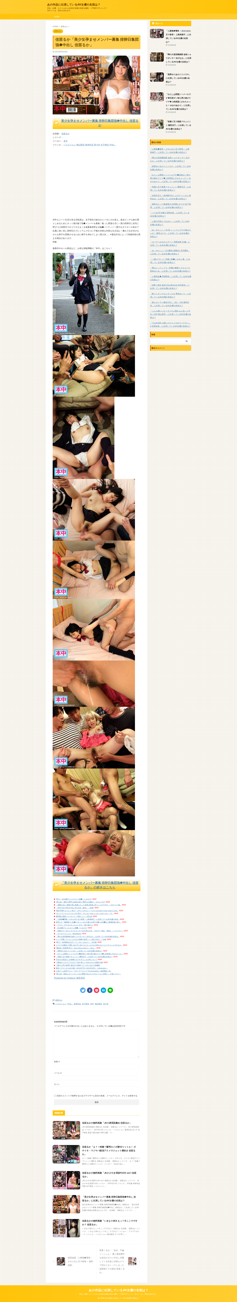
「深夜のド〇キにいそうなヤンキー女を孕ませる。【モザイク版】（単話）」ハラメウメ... (89, 931)
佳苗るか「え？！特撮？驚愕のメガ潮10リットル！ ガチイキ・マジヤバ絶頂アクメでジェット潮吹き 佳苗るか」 (109, 1150)
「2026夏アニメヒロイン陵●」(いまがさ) (71, 928)
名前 (57, 1061)
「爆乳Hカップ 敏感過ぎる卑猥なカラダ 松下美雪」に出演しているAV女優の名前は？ (170, 205)
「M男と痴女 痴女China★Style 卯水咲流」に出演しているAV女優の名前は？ (169, 286)
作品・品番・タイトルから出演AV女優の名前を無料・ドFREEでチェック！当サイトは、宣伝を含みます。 (118, 1294)
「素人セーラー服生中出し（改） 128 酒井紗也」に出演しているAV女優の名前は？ (169, 304)
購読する (159, 23)
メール (58, 1073)
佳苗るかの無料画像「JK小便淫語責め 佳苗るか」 (107, 1122)
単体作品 (89, 144)
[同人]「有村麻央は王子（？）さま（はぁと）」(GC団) (76, 942)
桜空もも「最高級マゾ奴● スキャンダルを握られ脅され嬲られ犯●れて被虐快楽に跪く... (89, 922)
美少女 (97, 144)
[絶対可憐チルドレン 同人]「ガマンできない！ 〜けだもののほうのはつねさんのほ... (87, 911)
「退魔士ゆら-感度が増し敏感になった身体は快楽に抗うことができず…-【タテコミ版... (88, 905)
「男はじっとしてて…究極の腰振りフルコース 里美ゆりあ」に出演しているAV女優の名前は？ (170, 269)
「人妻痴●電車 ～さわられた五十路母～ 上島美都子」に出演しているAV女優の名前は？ (169, 150)
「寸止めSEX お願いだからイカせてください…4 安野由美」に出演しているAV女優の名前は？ (170, 324)
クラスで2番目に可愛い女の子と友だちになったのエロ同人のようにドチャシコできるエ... (89, 945)
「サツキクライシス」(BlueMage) (68, 934)
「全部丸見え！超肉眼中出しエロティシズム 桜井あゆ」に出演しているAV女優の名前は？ (170, 197)
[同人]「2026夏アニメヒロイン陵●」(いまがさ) (74, 899)
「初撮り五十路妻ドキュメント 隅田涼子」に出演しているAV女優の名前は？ (84, 957)
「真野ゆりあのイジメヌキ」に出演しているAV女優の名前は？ (79, 951)
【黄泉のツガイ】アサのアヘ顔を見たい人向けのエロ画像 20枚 (79, 962)
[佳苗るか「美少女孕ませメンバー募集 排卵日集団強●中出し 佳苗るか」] (103, 990)
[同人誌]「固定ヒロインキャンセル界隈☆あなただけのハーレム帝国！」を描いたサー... (88, 974)
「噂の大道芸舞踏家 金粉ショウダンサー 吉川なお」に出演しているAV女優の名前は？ (178, 58)
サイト (57, 1084)
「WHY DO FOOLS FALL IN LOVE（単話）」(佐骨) (75, 908)
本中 (66, 141)
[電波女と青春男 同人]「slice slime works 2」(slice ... (76, 948)
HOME (57, 16)
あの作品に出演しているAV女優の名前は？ (73, 4)
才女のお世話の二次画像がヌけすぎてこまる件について (76, 959)
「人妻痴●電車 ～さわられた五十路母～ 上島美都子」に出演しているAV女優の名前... (87, 919)
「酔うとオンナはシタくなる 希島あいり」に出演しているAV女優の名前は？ (170, 295)
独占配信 (80, 144)
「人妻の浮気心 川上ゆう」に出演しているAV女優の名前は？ (169, 223)
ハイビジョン (70, 144)
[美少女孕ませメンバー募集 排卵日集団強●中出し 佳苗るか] (83, 333)
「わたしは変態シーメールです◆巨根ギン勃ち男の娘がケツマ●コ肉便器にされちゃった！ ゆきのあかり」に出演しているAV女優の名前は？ (178, 101)
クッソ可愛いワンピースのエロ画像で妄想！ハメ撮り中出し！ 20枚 (81, 939)
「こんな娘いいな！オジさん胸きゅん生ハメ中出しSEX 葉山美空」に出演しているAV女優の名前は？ (170, 314)
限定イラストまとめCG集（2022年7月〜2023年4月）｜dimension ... (82, 968)
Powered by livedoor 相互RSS (69, 978)
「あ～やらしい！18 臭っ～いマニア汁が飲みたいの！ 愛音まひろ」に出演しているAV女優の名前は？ (170, 233)
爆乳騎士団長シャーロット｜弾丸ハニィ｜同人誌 (74, 916)
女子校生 (105, 144)
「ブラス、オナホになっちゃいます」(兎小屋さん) (74, 925)
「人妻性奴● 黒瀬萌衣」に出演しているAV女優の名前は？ (170, 278)
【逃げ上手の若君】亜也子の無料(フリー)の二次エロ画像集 (78, 965)
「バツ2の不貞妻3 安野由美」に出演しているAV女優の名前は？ (169, 214)
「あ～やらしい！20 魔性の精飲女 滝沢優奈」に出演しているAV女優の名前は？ (170, 252)
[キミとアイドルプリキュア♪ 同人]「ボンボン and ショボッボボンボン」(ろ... (84, 913)
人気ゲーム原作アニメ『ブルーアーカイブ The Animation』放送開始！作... (84, 971)
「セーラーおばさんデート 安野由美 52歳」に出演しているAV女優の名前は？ (170, 243)
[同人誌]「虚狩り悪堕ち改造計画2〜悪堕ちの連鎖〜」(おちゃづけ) (80, 902)
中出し (112, 144)
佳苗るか (65, 133)
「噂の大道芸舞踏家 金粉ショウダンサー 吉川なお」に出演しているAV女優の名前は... (87, 936)
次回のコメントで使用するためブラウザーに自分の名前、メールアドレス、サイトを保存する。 (98, 1095)
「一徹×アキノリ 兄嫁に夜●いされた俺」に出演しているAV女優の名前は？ (170, 261)
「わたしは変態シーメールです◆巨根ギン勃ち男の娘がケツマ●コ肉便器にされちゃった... (89, 954)
